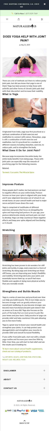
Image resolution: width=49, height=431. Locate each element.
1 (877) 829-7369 (30, 14)
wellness (16, 360)
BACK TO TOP (24, 423)
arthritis (9, 357)
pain (29, 357)
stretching (36, 357)
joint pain (23, 357)
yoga (23, 360)
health (16, 357)
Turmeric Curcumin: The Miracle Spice (18, 172)
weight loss (7, 360)
